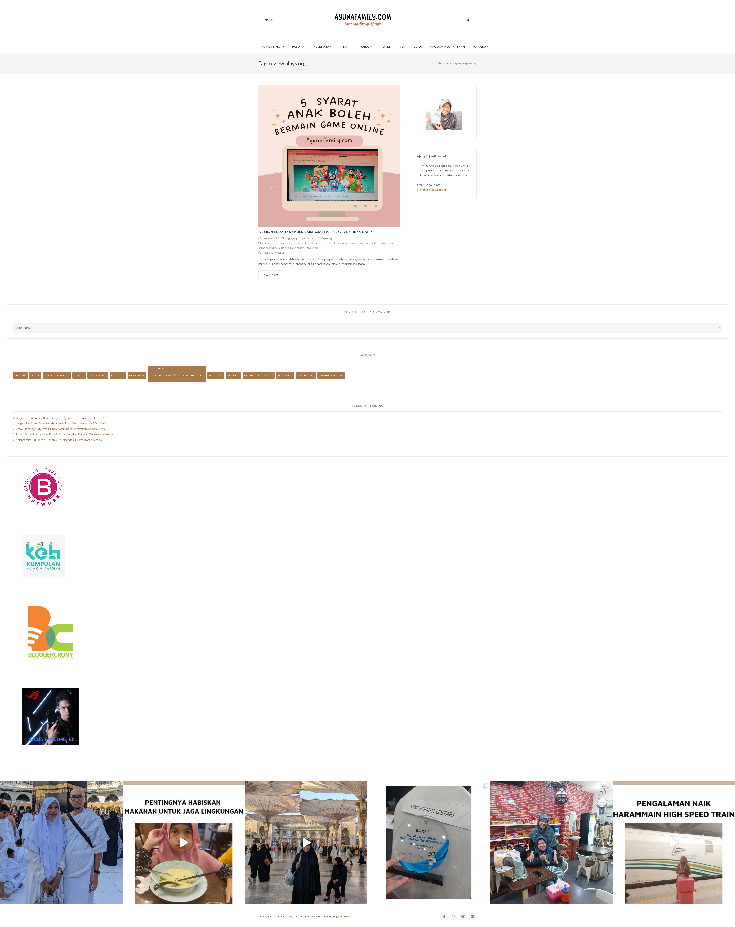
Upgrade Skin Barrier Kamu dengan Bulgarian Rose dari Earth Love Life (61, 418)
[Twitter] (266, 20)
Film (33, 375)
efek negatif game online (307, 243)
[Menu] (475, 20)
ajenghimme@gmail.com (432, 189)
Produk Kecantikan (256, 375)
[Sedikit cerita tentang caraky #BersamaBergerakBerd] (183, 842)
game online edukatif (376, 243)
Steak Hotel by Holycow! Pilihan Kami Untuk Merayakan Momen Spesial (61, 429)
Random (283, 375)
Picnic (231, 375)
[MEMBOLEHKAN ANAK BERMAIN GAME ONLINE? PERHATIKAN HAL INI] (329, 156)
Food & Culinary (54, 375)
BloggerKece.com (342, 916)
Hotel (77, 375)
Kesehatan (95, 375)
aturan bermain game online (277, 243)
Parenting (326, 238)
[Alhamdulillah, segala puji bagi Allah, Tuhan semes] (429, 842)
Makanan (135, 375)
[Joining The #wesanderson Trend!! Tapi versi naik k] (673, 842)
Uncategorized (328, 375)
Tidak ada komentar (273, 252)
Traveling (303, 375)
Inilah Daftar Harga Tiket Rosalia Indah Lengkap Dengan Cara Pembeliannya (64, 434)
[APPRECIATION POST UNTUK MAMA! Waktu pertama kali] (551, 842)
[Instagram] (271, 20)
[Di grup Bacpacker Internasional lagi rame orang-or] (61, 842)
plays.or (294, 247)
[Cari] (468, 20)
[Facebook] (261, 20)
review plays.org (309, 247)
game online (356, 243)
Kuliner (116, 375)
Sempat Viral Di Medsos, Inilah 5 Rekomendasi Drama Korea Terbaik (59, 439)
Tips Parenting (189, 375)
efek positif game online (336, 243)
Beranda (443, 63)
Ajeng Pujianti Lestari (302, 238)
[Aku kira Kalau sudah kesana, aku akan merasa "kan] (306, 842)
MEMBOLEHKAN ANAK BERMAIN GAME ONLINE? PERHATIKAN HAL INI (316, 232)
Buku (18, 375)
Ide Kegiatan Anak (161, 375)
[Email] (472, 916)
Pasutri (213, 375)
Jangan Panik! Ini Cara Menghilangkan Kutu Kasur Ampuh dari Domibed (61, 423)
